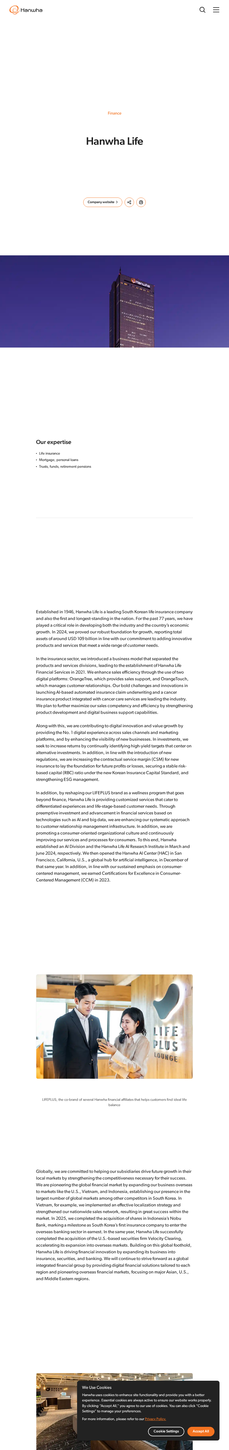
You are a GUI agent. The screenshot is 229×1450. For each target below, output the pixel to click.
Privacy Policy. (155, 1419)
